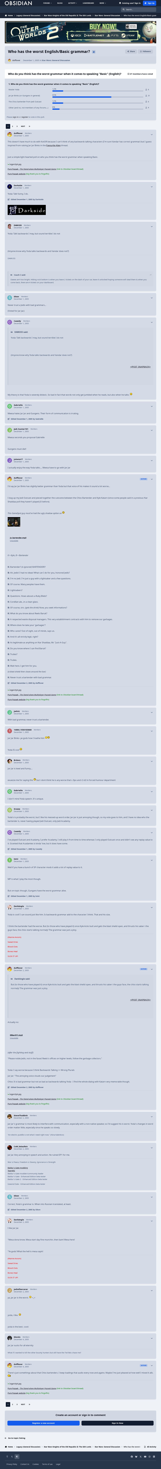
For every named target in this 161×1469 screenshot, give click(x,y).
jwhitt (17, 711)
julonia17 (18, 459)
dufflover (16, 60)
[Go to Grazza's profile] (9, 810)
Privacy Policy (12, 1464)
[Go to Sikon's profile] (9, 297)
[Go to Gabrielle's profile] (9, 406)
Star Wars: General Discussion (56, 60)
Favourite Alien (53, 145)
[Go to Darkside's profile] (9, 186)
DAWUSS (18, 225)
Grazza (17, 809)
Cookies (36, 1464)
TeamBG (11, 1170)
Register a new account (43, 1423)
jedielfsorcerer (21, 1289)
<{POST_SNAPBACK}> (140, 366)
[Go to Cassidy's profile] (9, 322)
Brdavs (17, 760)
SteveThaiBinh (21, 1115)
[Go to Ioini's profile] (9, 860)
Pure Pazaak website (16, 174)
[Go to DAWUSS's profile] (9, 226)
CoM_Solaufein (21, 1146)
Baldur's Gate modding (18, 1167)
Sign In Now (117, 1423)
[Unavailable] (14, 519)
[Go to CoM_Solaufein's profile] (9, 1147)
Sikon (16, 296)
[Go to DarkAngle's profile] (9, 907)
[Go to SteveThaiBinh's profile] (9, 1116)
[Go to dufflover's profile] (9, 60)
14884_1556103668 (23, 730)
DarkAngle (19, 906)
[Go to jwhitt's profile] (9, 712)
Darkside (18, 185)
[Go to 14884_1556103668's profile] (9, 731)
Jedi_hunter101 (21, 429)
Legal (58, 1464)
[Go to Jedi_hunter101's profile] (9, 430)
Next (23, 126)
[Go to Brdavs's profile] (9, 761)
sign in (15, 117)
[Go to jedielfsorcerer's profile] (9, 1290)
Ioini (16, 859)
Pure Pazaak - (32, 169)
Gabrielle (18, 405)
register (24, 117)
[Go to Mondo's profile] (9, 1338)
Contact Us (25, 1464)
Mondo (17, 1337)
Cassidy (17, 321)
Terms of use (47, 1464)
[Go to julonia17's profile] (9, 460)
